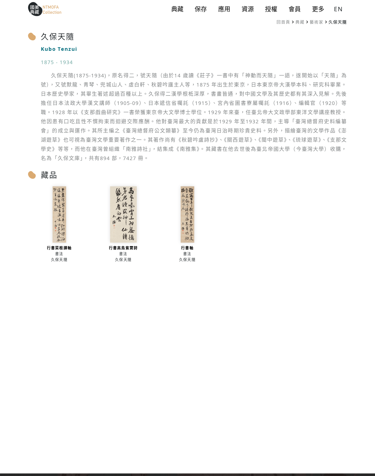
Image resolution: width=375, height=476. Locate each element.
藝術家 (316, 22)
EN (338, 9)
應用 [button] (224, 9)
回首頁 (283, 22)
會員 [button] (295, 9)
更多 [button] (318, 9)
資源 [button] (248, 9)
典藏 (300, 22)
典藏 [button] (177, 9)
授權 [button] (271, 9)
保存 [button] (201, 9)
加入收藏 (59, 226)
